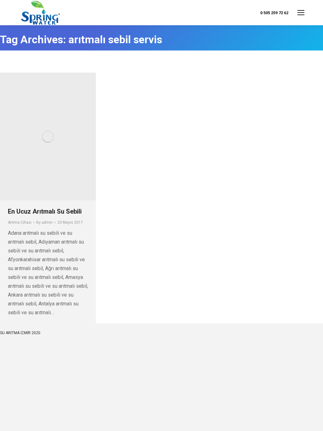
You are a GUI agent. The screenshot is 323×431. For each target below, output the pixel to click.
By (44, 222)
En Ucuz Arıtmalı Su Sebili (45, 211)
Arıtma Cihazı (20, 222)
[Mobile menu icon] (301, 12)
